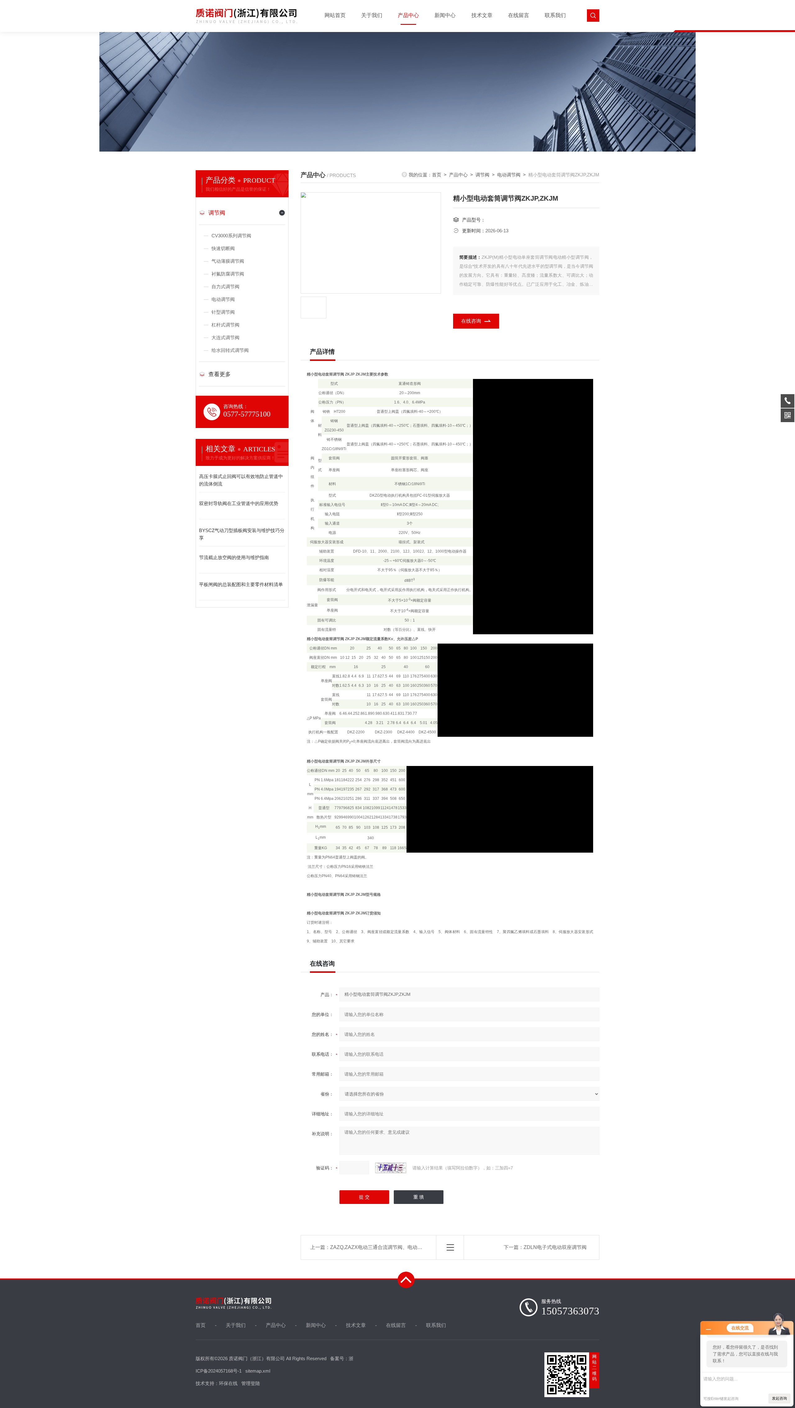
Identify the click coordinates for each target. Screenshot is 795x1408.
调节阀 (216, 213)
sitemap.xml (257, 1371)
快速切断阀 (223, 248)
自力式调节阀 (225, 286)
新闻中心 (445, 15)
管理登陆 (250, 1383)
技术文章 (482, 15)
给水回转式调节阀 (230, 350)
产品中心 (408, 15)
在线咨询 (471, 321)
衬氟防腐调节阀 (227, 273)
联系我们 (555, 15)
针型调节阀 (223, 312)
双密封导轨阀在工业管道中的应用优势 (238, 503)
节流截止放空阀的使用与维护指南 (234, 557)
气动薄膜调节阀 (227, 261)
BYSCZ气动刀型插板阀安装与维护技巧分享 (241, 534)
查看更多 (219, 374)
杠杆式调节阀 (225, 324)
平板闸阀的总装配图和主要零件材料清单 (241, 584)
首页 (436, 174)
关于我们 (371, 15)
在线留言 (518, 15)
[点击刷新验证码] (390, 1168)
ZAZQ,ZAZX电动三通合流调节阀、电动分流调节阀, (386, 1247)
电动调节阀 (223, 299)
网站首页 (335, 15)
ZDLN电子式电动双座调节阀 (555, 1247)
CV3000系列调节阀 (231, 235)
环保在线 (228, 1383)
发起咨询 (779, 1398)
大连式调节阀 (225, 337)
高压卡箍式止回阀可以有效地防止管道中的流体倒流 (241, 480)
